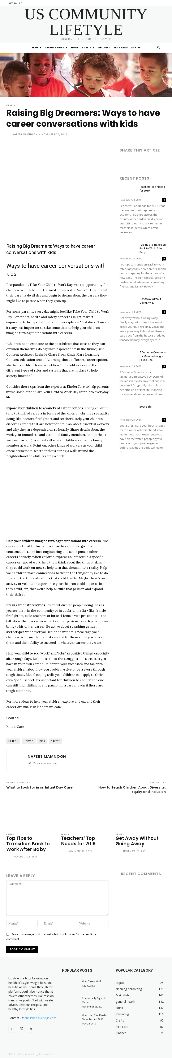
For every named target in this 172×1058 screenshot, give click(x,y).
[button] (159, 48)
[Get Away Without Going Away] (128, 303)
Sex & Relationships (127, 47)
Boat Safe (145, 406)
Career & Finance (56, 47)
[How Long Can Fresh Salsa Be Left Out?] (70, 1019)
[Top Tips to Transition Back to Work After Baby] (128, 248)
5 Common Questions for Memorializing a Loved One (152, 356)
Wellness (104, 47)
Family (11, 105)
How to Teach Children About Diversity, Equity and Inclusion (132, 789)
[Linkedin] (143, 162)
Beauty (36, 47)
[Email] (153, 162)
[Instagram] (21, 1029)
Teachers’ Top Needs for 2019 (78, 841)
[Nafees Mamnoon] (9, 134)
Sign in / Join (15, 2)
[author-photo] (9, 857)
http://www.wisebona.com (42, 763)
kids (42, 741)
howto (29, 741)
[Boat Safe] (128, 410)
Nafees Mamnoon (24, 134)
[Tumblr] (162, 162)
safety (55, 741)
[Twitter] (133, 162)
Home (74, 47)
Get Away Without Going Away (137, 841)
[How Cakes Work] (70, 985)
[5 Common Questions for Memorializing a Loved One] (128, 356)
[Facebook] (124, 162)
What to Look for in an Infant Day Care (39, 787)
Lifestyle (88, 47)
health (13, 741)
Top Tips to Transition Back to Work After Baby (152, 248)
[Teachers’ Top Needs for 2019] (128, 191)
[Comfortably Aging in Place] (70, 1002)
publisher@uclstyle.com (40, 1018)
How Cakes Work (92, 981)
